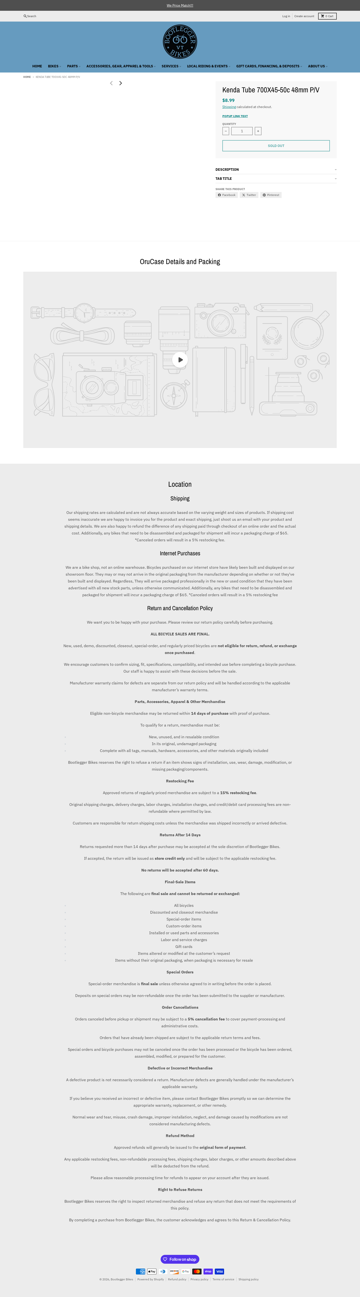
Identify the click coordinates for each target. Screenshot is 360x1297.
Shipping (229, 107)
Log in (286, 16)
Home (27, 77)
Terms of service (223, 1279)
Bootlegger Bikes (122, 1279)
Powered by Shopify (150, 1279)
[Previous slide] (111, 83)
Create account (304, 16)
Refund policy (177, 1279)
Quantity (229, 124)
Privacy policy (199, 1279)
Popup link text (235, 116)
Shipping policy (249, 1279)
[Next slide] (120, 83)
